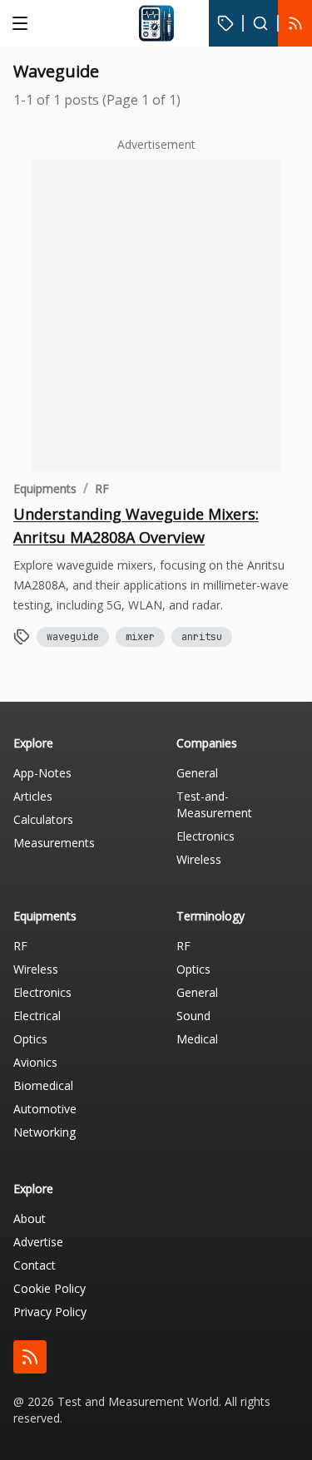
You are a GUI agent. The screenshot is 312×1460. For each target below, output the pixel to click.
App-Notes (42, 773)
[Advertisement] (156, 315)
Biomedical (43, 1085)
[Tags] (226, 23)
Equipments (45, 488)
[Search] (260, 23)
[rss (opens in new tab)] (30, 1357)
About (29, 1218)
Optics (30, 1039)
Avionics (35, 1062)
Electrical (37, 1015)
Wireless (198, 859)
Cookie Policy (49, 1288)
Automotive (45, 1109)
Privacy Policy (50, 1311)
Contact (34, 1265)
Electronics (205, 836)
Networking (44, 1132)
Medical (197, 1039)
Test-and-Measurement (214, 804)
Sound (193, 1015)
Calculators (43, 819)
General (197, 773)
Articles (32, 796)
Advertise (38, 1242)
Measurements (54, 843)
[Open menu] (20, 23)
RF (102, 488)
